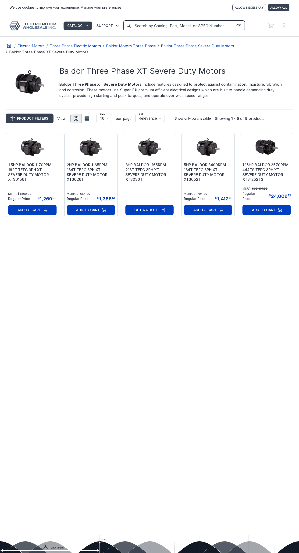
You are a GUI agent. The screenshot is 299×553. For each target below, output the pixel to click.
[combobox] (184, 25)
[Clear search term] (239, 26)
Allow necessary (249, 7)
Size (102, 113)
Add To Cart (29, 210)
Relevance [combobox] (148, 118)
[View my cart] (271, 25)
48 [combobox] (102, 118)
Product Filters (32, 118)
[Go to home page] (9, 46)
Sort (141, 113)
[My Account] (284, 25)
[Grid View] (76, 118)
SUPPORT (104, 25)
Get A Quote (146, 210)
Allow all (278, 7)
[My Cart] (271, 25)
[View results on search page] (129, 26)
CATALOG (75, 26)
